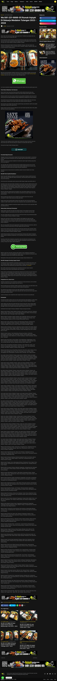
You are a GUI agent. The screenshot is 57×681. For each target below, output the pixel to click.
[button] (55, 2)
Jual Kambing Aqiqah (7, 602)
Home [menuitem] (8, 1)
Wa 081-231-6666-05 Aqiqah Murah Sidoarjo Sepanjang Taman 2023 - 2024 (51, 53)
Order (55, 679)
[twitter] (47, 674)
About (48, 679)
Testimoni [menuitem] (22, 1)
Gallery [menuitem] (16, 1)
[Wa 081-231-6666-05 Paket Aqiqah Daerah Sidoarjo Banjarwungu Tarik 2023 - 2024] (9, 615)
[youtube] (50, 674)
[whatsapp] (55, 674)
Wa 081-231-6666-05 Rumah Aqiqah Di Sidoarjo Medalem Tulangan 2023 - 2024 (8, 645)
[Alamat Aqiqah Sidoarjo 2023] (47, 33)
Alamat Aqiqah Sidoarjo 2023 (47, 41)
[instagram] (53, 674)
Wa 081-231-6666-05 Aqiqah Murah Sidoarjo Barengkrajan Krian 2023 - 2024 (27, 647)
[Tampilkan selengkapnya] (25, 605)
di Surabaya (29, 265)
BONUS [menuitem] (40, 1)
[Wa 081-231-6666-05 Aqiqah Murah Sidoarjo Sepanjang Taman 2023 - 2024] (42, 52)
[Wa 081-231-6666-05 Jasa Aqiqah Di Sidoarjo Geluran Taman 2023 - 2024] (28, 615)
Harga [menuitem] (12, 1)
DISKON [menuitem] (35, 1)
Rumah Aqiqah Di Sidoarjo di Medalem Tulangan (20, 602)
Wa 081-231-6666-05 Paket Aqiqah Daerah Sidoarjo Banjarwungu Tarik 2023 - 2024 (9, 625)
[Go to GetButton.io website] (2, 679)
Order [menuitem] (27, 1)
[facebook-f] (45, 674)
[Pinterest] (20, 605)
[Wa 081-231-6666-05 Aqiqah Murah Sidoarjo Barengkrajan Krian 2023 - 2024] (28, 635)
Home (44, 679)
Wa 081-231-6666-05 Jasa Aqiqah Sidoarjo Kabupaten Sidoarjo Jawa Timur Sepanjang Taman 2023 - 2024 (51, 46)
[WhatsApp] (17, 605)
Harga (51, 679)
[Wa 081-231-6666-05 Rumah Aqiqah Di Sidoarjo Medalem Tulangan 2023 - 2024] (9, 635)
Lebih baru (3, 657)
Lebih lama (35, 657)
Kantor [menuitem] (31, 1)
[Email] (22, 605)
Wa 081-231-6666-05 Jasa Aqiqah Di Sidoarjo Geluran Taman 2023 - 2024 (27, 626)
